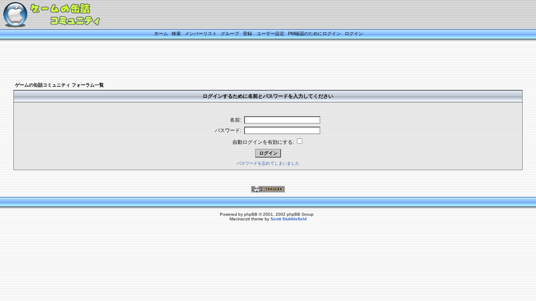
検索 (176, 33)
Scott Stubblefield (289, 219)
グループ (230, 33)
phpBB (251, 214)
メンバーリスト (201, 33)
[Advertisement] (257, 61)
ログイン (354, 33)
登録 (247, 33)
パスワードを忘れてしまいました (268, 163)
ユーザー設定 (270, 33)
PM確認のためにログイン (314, 33)
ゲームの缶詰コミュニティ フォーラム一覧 (59, 84)
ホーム (161, 33)
